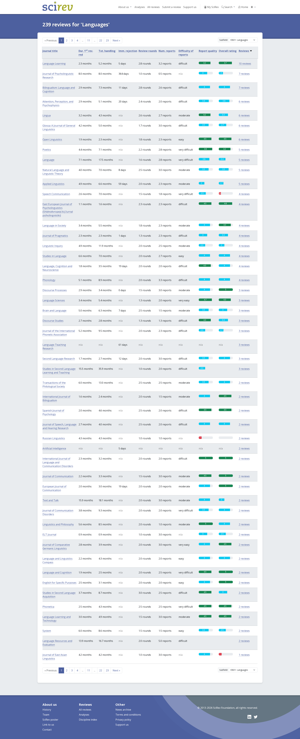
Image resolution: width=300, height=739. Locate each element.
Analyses (140, 7)
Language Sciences (53, 300)
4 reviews (244, 194)
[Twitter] (256, 716)
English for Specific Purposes (59, 582)
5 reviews (244, 149)
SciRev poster (50, 719)
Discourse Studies (52, 320)
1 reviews (244, 655)
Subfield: (223, 39)
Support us (189, 7)
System (46, 630)
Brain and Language (54, 310)
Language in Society (54, 225)
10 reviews (245, 63)
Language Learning (54, 63)
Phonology (48, 280)
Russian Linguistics (53, 438)
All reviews (153, 7)
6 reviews (244, 101)
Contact (47, 729)
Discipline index (88, 719)
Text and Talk (50, 500)
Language (48, 160)
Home (244, 7)
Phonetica (48, 606)
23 (107, 40)
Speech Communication (56, 194)
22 (100, 40)
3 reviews (244, 290)
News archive (123, 709)
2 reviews (244, 382)
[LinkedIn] (249, 716)
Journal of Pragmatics (55, 235)
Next (116, 40)
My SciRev (213, 7)
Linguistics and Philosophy (58, 524)
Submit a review (171, 7)
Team (45, 714)
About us (123, 7)
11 (88, 40)
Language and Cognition (57, 572)
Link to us (48, 724)
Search (228, 7)
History (46, 709)
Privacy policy (123, 719)
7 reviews (244, 73)
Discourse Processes (54, 290)
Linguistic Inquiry (52, 246)
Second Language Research (58, 358)
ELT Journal (49, 534)
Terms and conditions (128, 714)
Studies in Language (54, 256)
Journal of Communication (57, 476)
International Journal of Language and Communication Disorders (57, 462)
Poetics (46, 149)
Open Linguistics (52, 139)
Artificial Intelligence (54, 448)
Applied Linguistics (53, 184)
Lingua (46, 115)
